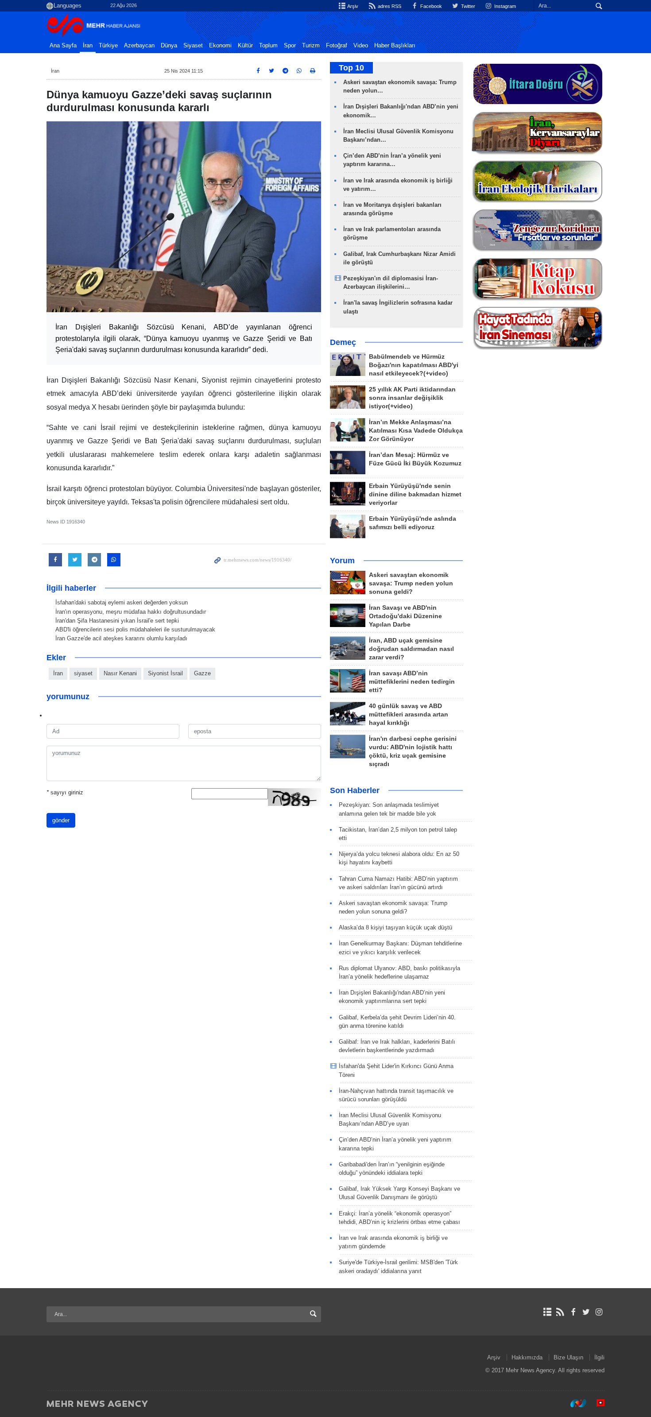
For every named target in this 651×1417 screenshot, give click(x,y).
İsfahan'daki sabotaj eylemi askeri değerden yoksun (121, 602)
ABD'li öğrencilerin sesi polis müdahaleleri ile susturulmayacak (135, 629)
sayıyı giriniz (64, 792)
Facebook (430, 6)
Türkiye (108, 46)
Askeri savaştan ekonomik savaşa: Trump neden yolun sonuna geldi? (411, 583)
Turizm (311, 46)
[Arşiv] (547, 1312)
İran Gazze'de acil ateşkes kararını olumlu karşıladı (121, 638)
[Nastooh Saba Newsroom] (574, 1403)
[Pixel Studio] (596, 1403)
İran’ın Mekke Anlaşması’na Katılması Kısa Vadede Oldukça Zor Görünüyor (416, 430)
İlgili (599, 1357)
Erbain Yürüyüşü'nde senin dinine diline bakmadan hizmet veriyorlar (415, 494)
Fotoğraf (336, 46)
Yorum (342, 560)
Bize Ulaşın (568, 1357)
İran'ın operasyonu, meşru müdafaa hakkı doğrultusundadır (130, 611)
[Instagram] (598, 1312)
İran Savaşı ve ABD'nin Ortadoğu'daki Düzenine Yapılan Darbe (405, 616)
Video (360, 46)
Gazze (202, 673)
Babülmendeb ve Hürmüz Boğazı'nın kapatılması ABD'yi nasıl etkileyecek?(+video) (413, 365)
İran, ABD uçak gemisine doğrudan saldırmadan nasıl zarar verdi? (411, 649)
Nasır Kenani (120, 673)
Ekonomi (220, 46)
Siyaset (193, 46)
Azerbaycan (139, 46)
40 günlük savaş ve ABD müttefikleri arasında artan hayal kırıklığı (408, 714)
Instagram (504, 6)
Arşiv (352, 6)
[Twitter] (586, 1312)
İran (88, 46)
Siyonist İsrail (165, 673)
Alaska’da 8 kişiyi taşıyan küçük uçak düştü (395, 927)
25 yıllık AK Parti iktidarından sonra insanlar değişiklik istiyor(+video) (412, 398)
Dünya (169, 46)
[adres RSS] (560, 1312)
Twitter (467, 6)
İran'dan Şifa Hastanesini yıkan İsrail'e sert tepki (117, 620)
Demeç (343, 342)
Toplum (268, 46)
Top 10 (351, 67)
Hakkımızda (527, 1357)
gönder (61, 820)
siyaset (83, 673)
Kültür (245, 46)
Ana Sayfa (63, 46)
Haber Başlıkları (394, 46)
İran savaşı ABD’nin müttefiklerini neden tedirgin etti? (412, 681)
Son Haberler (355, 790)
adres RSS (388, 6)
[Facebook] (572, 1312)
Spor (290, 46)
